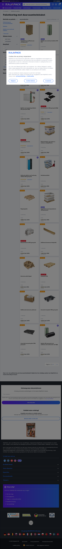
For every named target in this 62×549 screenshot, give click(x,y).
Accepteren (48, 81)
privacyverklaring (20, 76)
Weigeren (13, 81)
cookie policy (30, 76)
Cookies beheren (30, 81)
